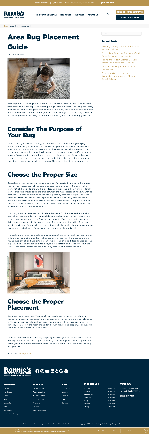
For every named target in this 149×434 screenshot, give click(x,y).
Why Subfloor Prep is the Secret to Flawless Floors (118, 68)
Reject (114, 431)
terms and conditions (46, 431)
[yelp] (56, 371)
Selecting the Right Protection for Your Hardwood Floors (120, 48)
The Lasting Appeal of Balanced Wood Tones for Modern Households (120, 55)
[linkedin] (52, 371)
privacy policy (29, 431)
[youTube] (47, 371)
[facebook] (37, 371)
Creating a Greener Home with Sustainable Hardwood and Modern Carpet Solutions (118, 76)
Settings (127, 431)
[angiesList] (66, 371)
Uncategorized (25, 353)
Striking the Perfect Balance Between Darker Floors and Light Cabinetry (119, 61)
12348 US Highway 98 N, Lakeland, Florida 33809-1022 (76, 3)
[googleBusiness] (61, 371)
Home (6, 26)
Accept (101, 431)
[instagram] (42, 371)
